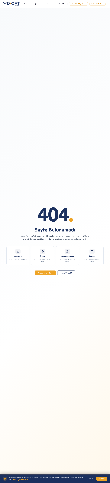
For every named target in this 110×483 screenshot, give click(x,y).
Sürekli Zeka (98, 4)
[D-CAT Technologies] (11, 3)
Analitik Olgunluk (79, 4)
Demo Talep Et (66, 273)
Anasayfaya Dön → (45, 273)
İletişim (61, 4)
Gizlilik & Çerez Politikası (20, 480)
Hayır (91, 479)
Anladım (102, 479)
